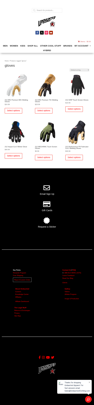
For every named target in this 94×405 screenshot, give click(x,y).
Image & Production (72, 299)
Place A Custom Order (22, 280)
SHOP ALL (33, 46)
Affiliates (18, 297)
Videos (67, 291)
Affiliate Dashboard (22, 301)
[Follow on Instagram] (46, 32)
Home (7, 61)
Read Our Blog (67, 278)
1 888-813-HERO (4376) (72, 273)
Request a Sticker (47, 226)
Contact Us (66, 270)
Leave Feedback (68, 275)
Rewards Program (19, 273)
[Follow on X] (42, 32)
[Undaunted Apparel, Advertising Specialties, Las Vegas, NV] (14, 401)
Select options (13, 110)
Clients (64, 283)
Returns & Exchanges (22, 310)
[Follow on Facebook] (37, 32)
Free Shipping (18, 275)
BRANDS (67, 46)
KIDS (22, 46)
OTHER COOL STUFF (50, 46)
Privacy (17, 313)
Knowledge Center (22, 294)
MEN (5, 46)
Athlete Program (70, 294)
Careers (18, 291)
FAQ (74, 270)
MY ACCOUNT (81, 46)
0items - (85, 41)
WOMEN (14, 46)
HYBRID (47, 50)
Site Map (17, 316)
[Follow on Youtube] (51, 32)
